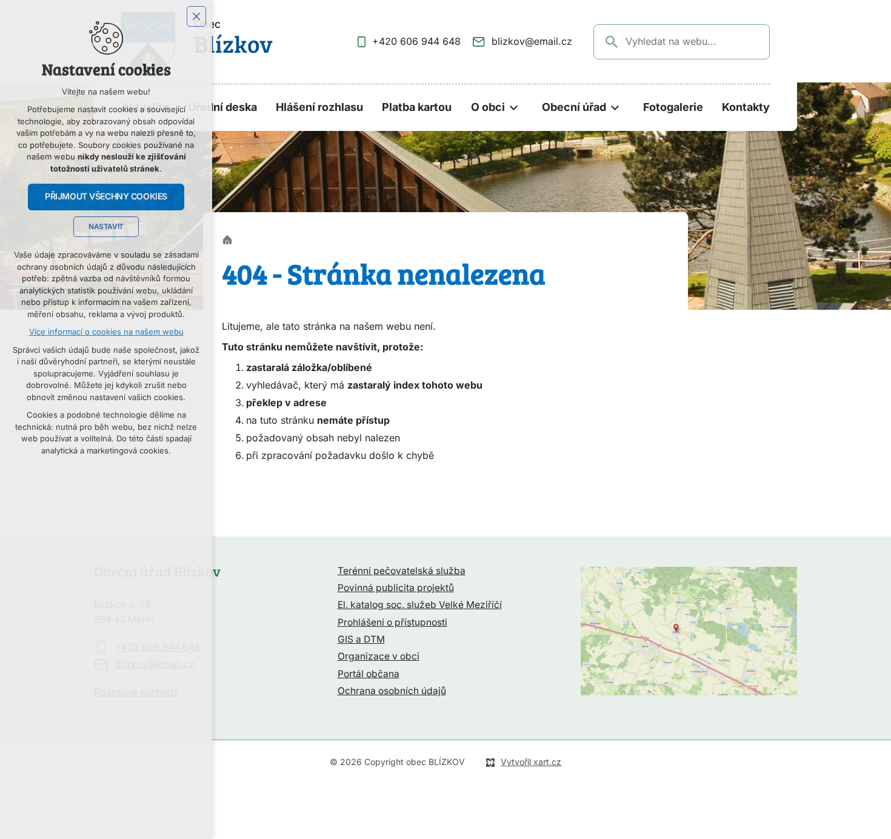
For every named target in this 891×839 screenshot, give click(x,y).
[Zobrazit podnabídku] (514, 107)
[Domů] (230, 238)
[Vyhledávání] (681, 41)
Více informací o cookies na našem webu (106, 331)
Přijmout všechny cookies (106, 196)
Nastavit (106, 226)
